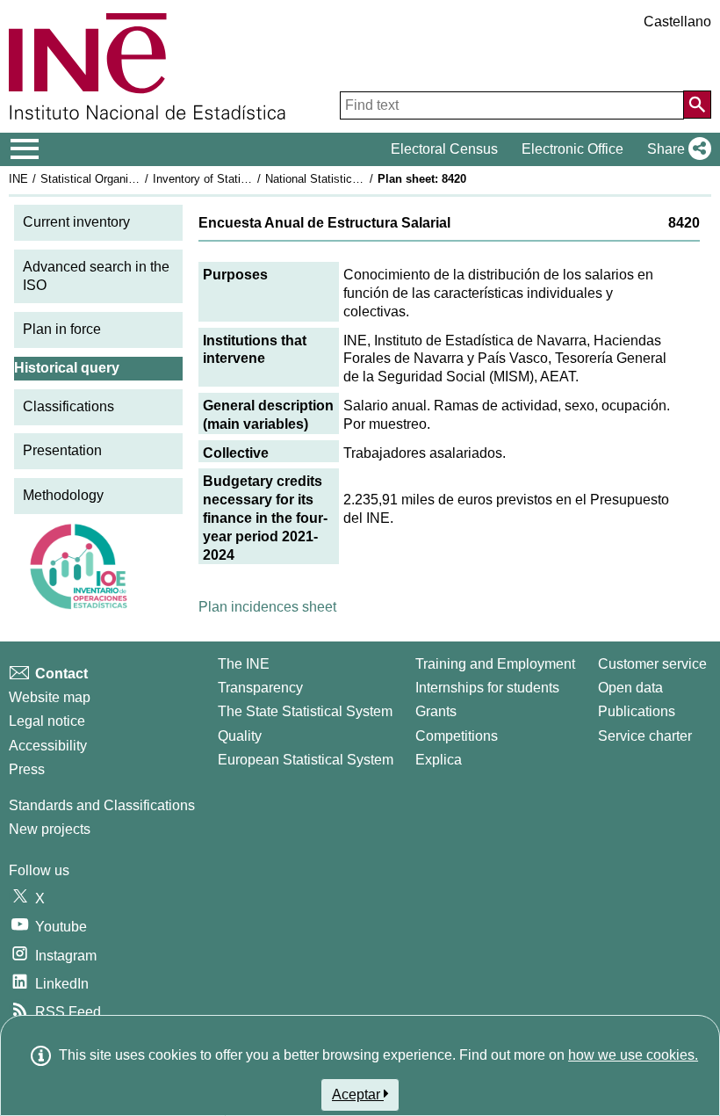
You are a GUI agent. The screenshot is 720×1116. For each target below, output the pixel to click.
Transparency (260, 687)
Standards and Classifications (102, 805)
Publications (636, 711)
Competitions (456, 735)
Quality (240, 735)
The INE (244, 663)
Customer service (652, 663)
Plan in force (62, 329)
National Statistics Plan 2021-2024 (353, 178)
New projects (49, 829)
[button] (675, 149)
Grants (436, 711)
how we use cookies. (633, 1054)
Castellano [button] (677, 21)
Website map (49, 697)
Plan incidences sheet (267, 606)
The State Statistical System (305, 711)
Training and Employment (495, 663)
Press (27, 769)
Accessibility (48, 745)
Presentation (62, 450)
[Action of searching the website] (697, 105)
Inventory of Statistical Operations (240, 178)
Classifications (68, 406)
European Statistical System (305, 759)
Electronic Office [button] (572, 148)
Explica (438, 759)
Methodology (63, 495)
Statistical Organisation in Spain (122, 178)
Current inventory (76, 221)
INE (18, 178)
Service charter (645, 735)
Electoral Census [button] (444, 148)
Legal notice (47, 721)
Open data (630, 687)
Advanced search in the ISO (96, 276)
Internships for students (487, 687)
